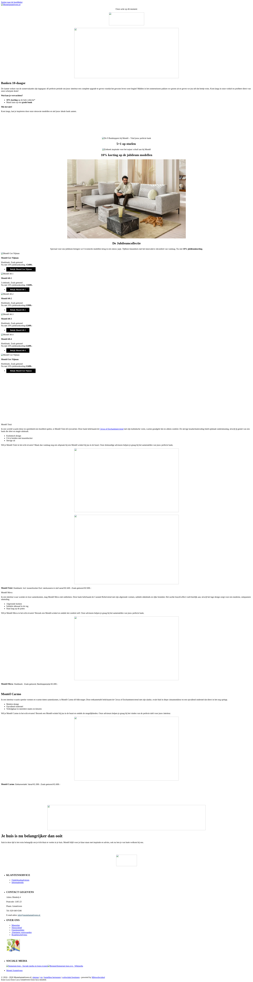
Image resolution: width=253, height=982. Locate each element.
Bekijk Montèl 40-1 (18, 290)
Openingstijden (18, 930)
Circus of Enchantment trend (111, 429)
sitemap (36, 977)
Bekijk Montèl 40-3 (18, 330)
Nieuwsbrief (17, 928)
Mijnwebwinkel (98, 977)
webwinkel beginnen (71, 977)
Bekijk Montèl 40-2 (18, 310)
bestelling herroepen (52, 977)
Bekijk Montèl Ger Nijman (21, 269)
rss (41, 977)
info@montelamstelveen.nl (29, 915)
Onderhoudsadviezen (20, 880)
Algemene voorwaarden (22, 932)
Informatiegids (18, 882)
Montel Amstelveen (14, 970)
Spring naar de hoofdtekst (11, 2)
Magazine (16, 925)
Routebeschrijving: (19, 935)
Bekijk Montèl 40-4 (18, 350)
